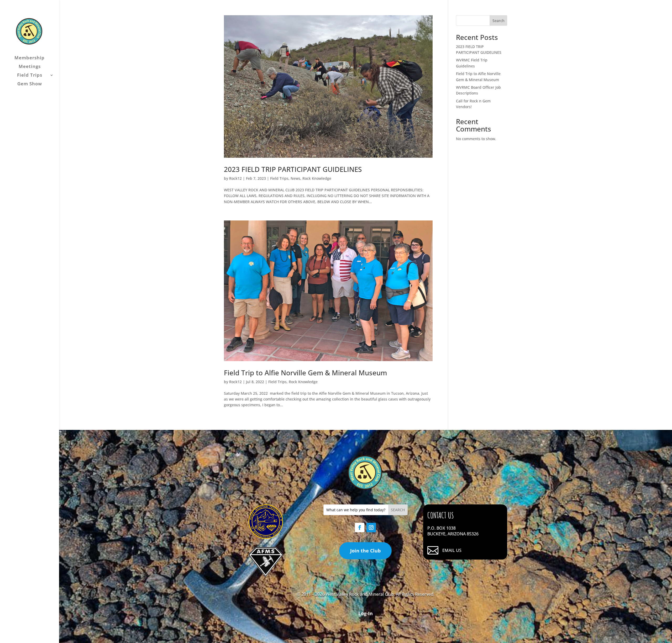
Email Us (451, 550)
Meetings (30, 67)
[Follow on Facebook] (359, 527)
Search (498, 20)
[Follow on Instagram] (371, 527)
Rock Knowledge (316, 178)
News (295, 178)
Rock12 (235, 178)
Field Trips (29, 75)
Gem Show (29, 84)
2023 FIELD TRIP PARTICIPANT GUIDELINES (293, 169)
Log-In (365, 613)
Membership (29, 58)
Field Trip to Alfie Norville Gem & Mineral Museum (305, 372)
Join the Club (365, 550)
